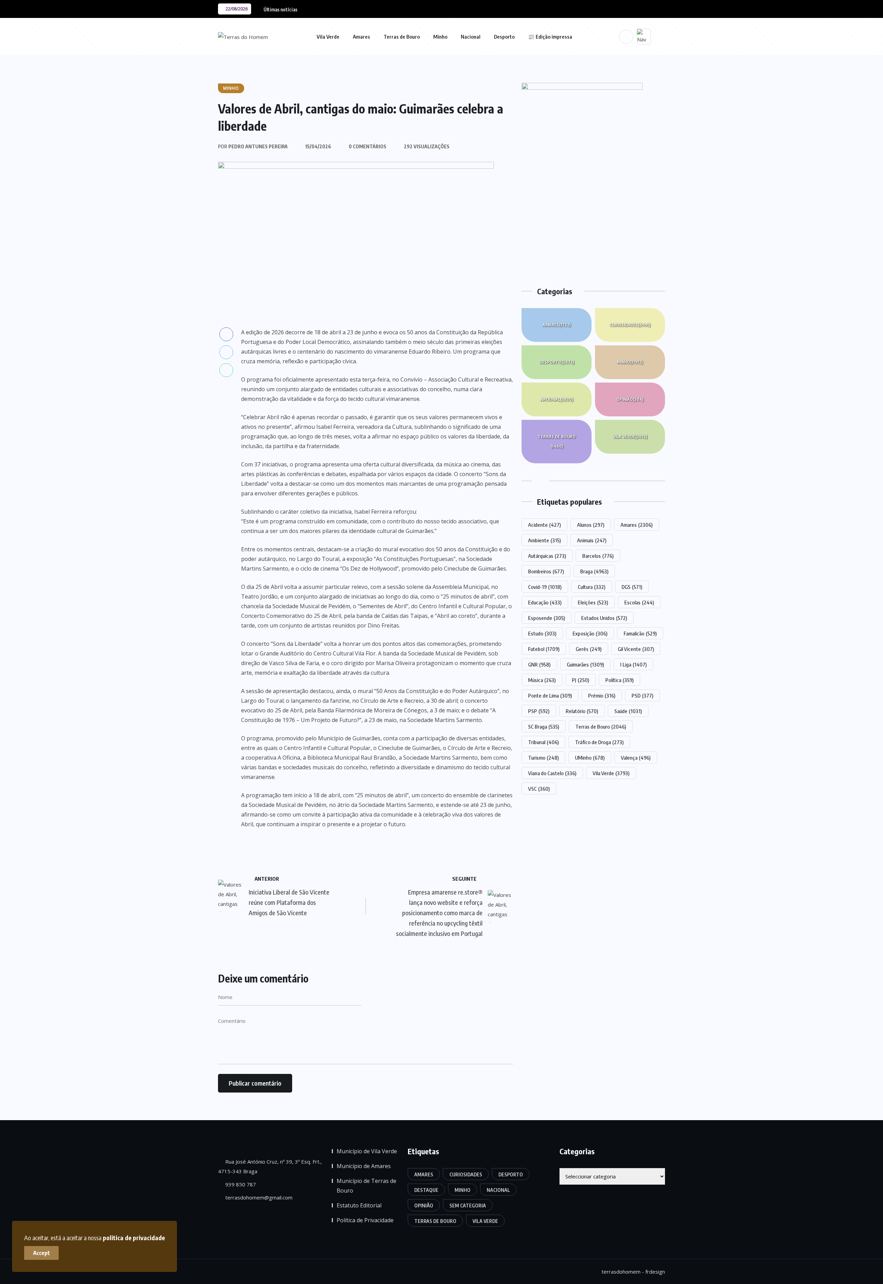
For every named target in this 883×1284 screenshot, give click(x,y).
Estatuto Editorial (359, 1205)
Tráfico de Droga (599, 742)
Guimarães (585, 664)
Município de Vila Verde (367, 1151)
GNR (539, 664)
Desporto (504, 36)
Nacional (470, 36)
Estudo (542, 633)
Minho (440, 36)
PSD (642, 695)
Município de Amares (364, 1166)
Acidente (544, 525)
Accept (41, 1253)
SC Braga (543, 726)
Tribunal (543, 742)
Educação (545, 602)
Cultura (591, 587)
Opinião (629, 399)
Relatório (582, 711)
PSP (538, 711)
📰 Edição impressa (550, 36)
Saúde (628, 711)
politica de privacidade (134, 1238)
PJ (580, 680)
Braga (594, 571)
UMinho (590, 757)
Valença (636, 757)
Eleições (593, 602)
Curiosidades (629, 324)
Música (542, 680)
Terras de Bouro (402, 36)
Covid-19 (545, 587)
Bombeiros (546, 571)
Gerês (589, 649)
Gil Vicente (636, 649)
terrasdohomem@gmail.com (258, 1197)
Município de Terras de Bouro (366, 1185)
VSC (539, 789)
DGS (632, 587)
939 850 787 (240, 1184)
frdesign (655, 1271)
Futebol (543, 649)
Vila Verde (328, 36)
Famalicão (640, 633)
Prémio (601, 695)
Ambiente (544, 540)
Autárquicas (547, 556)
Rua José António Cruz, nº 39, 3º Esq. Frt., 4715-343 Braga (270, 1166)
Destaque (426, 1190)
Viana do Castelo (552, 773)
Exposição (590, 633)
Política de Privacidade (365, 1220)
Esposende (546, 618)
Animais (591, 540)
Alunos (590, 525)
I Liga (633, 664)
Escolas (639, 602)
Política (619, 680)
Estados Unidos (604, 618)
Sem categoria (467, 1205)
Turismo (543, 757)
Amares (361, 36)
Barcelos (598, 556)
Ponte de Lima (550, 695)
